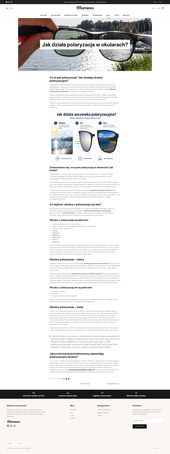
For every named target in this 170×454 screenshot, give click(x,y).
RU (156, 448)
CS (158, 448)
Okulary (43, 15)
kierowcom (55, 233)
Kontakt (126, 15)
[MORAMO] (85, 8)
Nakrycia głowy (71, 15)
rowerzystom (56, 237)
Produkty (73, 409)
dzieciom (55, 230)
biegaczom (55, 241)
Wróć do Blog (85, 383)
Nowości (85, 15)
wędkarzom (56, 235)
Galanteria (55, 15)
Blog (108, 15)
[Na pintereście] (69, 379)
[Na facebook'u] (66, 379)
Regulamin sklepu (102, 412)
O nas (116, 15)
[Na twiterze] (64, 379)
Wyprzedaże (98, 15)
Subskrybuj (139, 426)
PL (153, 448)
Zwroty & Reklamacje (104, 409)
